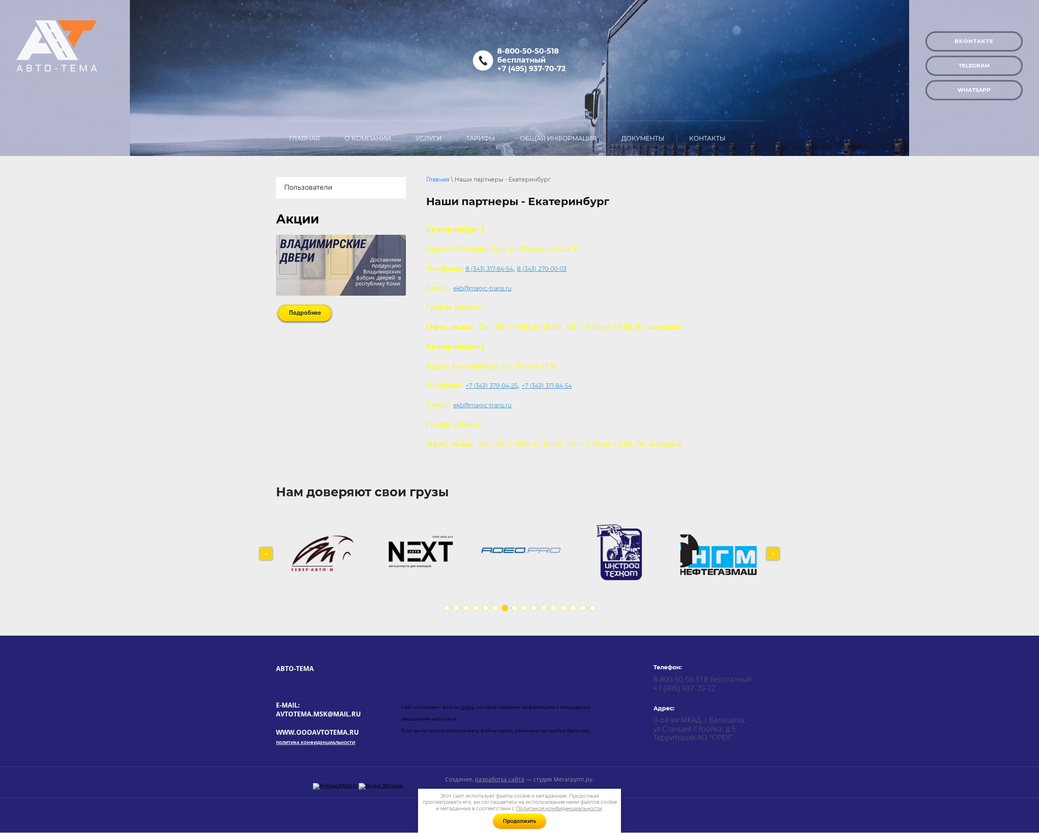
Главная (437, 179)
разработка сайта (499, 779)
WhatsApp (974, 90)
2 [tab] (456, 608)
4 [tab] (475, 608)
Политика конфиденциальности (315, 742)
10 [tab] (534, 608)
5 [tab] (485, 608)
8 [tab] (514, 608)
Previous (266, 553)
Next (773, 553)
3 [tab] (466, 608)
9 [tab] (524, 608)
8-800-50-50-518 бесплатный (528, 56)
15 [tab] (583, 608)
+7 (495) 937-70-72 (531, 68)
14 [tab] (573, 608)
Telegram (974, 65)
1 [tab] (446, 608)
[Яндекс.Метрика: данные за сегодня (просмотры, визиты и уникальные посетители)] (381, 786)
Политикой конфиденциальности (559, 808)
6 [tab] (495, 608)
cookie (467, 706)
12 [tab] (553, 608)
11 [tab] (544, 608)
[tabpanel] (326, 553)
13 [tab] (563, 608)
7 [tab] (505, 608)
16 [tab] (592, 608)
